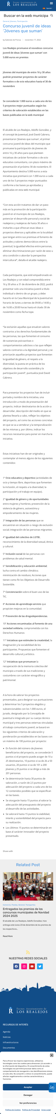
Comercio (7, 905)
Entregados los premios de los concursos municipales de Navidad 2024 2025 (26, 912)
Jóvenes (13, 21)
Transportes (30, 905)
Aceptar (28, 1087)
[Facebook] (16, 966)
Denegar (28, 1095)
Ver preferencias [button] (28, 1103)
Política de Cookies (13, 1110)
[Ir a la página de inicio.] (22, 3)
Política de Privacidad (31, 1110)
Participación (22, 21)
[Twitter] (40, 966)
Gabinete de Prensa (13, 40)
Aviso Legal (46, 1110)
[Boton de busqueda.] (52, 15)
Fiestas (15, 905)
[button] (51, 1055)
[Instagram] (24, 966)
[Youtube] (32, 966)
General (6, 21)
